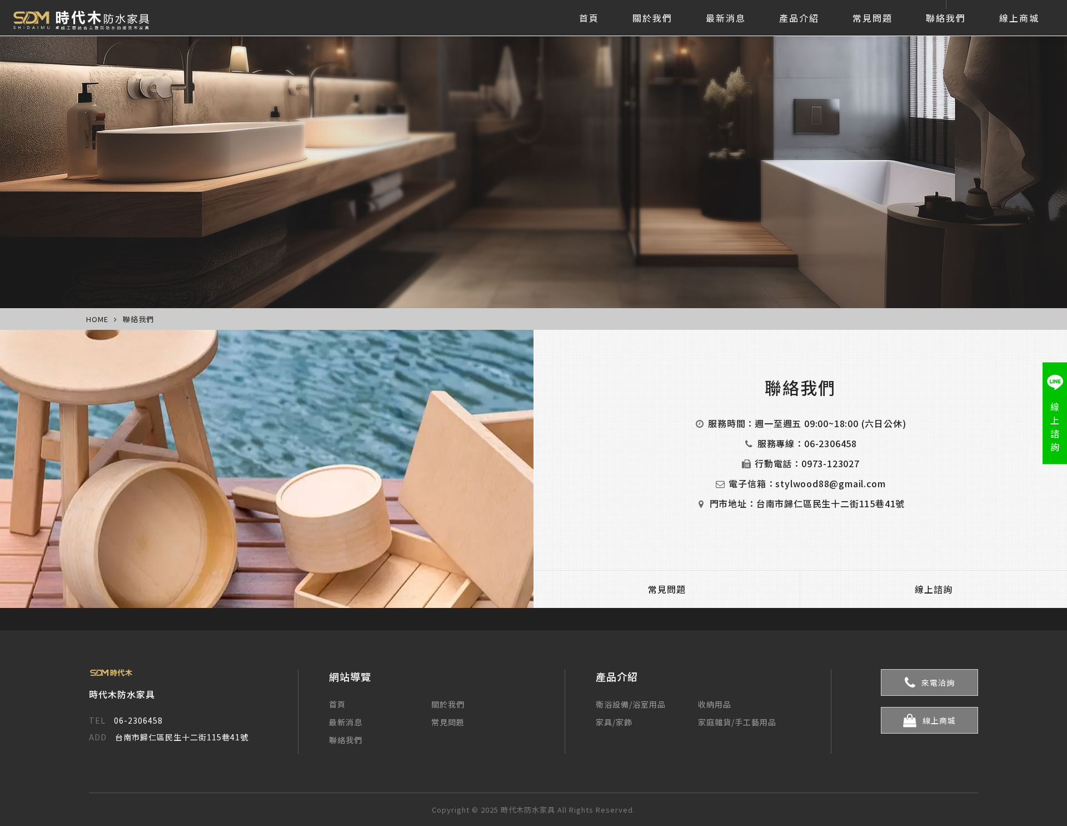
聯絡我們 (946, 17)
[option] (533, 154)
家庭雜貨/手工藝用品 (737, 722)
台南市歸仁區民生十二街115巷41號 (830, 503)
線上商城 (1019, 17)
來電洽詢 (938, 682)
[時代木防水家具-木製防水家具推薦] (86, 18)
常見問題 (872, 17)
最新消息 (726, 17)
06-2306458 (830, 443)
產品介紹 (799, 17)
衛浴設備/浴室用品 (631, 704)
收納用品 (714, 704)
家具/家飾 (614, 722)
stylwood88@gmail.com (830, 483)
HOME (97, 319)
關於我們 (652, 17)
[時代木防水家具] (168, 672)
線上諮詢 (934, 589)
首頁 (589, 17)
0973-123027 (830, 463)
